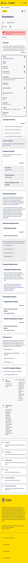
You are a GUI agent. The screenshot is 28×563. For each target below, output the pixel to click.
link (9, 145)
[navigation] (8, 245)
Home (2, 7)
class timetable (14, 204)
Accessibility (6, 551)
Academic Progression (17, 287)
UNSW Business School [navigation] (9, 58)
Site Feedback (7, 557)
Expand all (23, 123)
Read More (23, 52)
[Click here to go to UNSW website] (4, 4)
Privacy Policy (7, 544)
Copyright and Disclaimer (9, 537)
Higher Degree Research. (9, 290)
